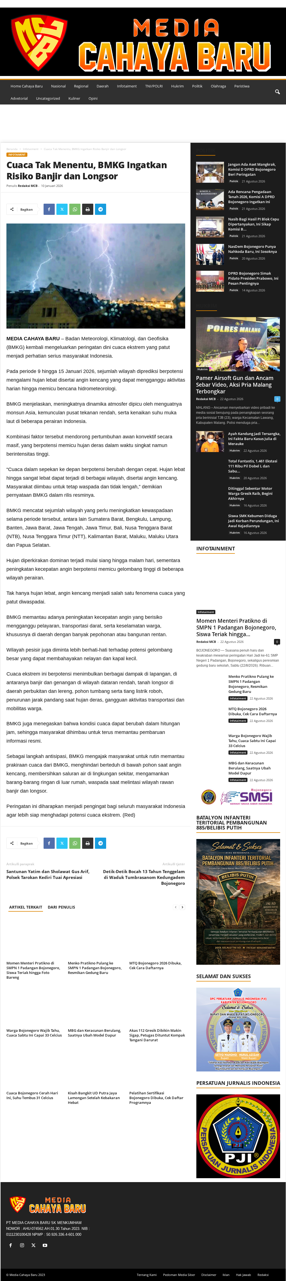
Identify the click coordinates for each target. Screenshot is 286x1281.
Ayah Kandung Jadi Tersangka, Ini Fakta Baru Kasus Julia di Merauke (254, 438)
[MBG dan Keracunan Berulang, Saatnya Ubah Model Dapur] (96, 1005)
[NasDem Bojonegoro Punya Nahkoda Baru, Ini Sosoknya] (210, 254)
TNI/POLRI (154, 86)
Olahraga (218, 86)
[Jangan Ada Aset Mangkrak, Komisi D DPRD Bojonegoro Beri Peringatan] (210, 172)
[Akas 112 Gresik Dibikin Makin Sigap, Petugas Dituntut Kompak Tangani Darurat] (157, 1005)
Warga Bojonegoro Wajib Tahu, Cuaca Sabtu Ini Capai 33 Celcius (34, 1033)
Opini (93, 98)
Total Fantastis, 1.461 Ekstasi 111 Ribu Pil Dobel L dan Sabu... (252, 466)
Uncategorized (48, 98)
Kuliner (74, 98)
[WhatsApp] (74, 209)
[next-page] (182, 907)
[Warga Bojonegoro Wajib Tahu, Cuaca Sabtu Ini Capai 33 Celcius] (34, 1005)
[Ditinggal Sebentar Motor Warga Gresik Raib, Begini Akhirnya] (210, 496)
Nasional (58, 86)
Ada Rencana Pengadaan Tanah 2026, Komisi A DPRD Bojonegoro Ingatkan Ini (251, 196)
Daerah (103, 86)
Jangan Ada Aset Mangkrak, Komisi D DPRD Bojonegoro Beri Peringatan (252, 169)
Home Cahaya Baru (27, 86)
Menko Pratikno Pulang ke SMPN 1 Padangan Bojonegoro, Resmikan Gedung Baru (94, 968)
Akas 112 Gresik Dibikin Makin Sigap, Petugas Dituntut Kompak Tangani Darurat (157, 1035)
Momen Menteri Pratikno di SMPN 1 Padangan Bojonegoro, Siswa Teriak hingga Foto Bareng (33, 970)
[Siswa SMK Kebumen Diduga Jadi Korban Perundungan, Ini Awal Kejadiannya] (210, 523)
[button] (277, 92)
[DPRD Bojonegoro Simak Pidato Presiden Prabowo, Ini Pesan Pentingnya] (210, 281)
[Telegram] (100, 209)
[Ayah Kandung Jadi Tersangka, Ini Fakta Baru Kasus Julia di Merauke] (210, 441)
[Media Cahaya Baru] (143, 42)
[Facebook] (49, 209)
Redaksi (263, 1275)
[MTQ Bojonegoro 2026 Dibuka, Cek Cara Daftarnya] (157, 938)
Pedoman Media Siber (179, 1275)
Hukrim (177, 86)
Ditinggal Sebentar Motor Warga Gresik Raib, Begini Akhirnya (250, 493)
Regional (81, 86)
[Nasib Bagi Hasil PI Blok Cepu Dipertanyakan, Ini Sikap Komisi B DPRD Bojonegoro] (210, 227)
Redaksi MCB (27, 186)
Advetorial (19, 98)
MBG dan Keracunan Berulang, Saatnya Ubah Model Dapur (94, 1033)
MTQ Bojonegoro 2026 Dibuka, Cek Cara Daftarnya (155, 965)
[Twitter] (62, 209)
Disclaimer (208, 1275)
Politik (197, 86)
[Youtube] (45, 1246)
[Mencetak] (87, 209)
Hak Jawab (243, 1275)
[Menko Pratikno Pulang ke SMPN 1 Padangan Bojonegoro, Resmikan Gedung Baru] (96, 938)
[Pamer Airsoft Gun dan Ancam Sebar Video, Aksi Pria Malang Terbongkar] (238, 344)
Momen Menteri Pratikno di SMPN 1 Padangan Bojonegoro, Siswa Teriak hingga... (236, 627)
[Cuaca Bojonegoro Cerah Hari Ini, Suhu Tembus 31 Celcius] (34, 1068)
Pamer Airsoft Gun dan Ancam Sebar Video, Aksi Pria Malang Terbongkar (234, 384)
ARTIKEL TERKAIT (25, 907)
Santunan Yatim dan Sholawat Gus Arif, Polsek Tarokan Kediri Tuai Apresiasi (47, 874)
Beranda (12, 149)
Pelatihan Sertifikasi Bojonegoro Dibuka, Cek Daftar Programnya (156, 1097)
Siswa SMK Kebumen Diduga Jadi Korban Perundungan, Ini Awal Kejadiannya (253, 520)
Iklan (226, 1275)
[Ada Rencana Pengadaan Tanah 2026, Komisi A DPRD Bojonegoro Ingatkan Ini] (210, 199)
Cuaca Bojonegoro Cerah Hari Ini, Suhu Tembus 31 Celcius (32, 1095)
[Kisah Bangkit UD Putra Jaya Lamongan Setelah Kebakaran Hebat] (96, 1068)
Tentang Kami (147, 1275)
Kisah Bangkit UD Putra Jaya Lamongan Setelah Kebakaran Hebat (94, 1097)
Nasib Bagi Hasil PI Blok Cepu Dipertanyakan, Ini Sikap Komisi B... (253, 224)
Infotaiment (127, 86)
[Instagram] (23, 1246)
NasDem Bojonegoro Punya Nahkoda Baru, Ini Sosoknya (252, 249)
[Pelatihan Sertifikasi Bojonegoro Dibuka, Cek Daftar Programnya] (157, 1068)
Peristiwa (241, 86)
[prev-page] (175, 907)
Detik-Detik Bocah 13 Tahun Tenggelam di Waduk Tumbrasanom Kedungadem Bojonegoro (144, 877)
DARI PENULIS (61, 907)
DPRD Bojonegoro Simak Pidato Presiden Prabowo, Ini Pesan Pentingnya (253, 278)
